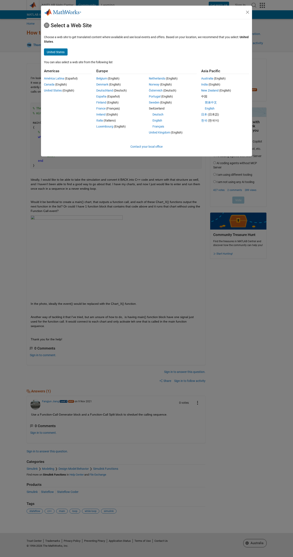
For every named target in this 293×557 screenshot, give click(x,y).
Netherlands (157, 78)
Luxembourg (104, 126)
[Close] (248, 12)
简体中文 (211, 102)
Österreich (156, 90)
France (101, 108)
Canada (49, 84)
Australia (207, 78)
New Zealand (210, 90)
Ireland (101, 114)
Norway (154, 84)
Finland (101, 102)
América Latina (54, 78)
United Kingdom (159, 132)
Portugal (154, 96)
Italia (99, 120)
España (101, 96)
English (157, 120)
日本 (204, 114)
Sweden (154, 102)
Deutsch (158, 114)
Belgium (101, 78)
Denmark (102, 84)
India (204, 84)
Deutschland (104, 90)
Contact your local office (146, 146)
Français (158, 126)
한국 (204, 120)
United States (53, 90)
